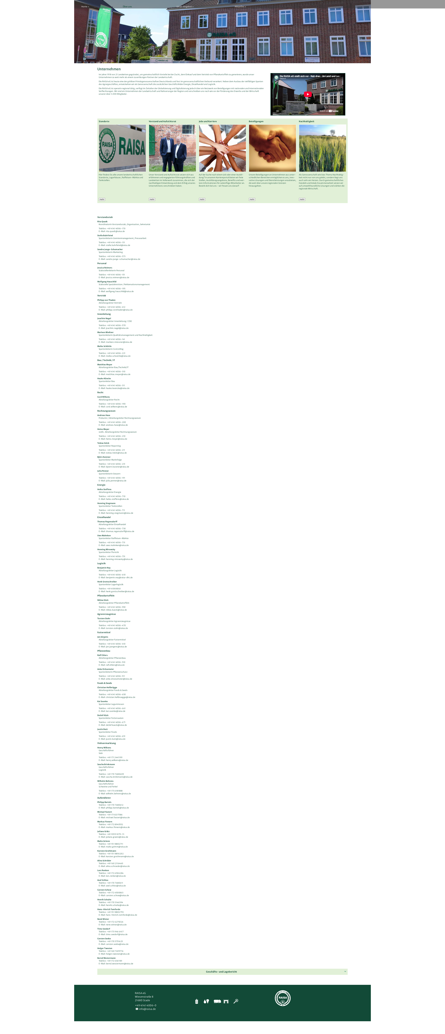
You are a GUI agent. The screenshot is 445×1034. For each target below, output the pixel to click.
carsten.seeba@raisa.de (117, 944)
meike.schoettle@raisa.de (118, 356)
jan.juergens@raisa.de (116, 646)
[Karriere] (235, 1001)
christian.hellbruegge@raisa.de (120, 697)
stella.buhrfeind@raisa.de (118, 245)
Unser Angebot (184, 6)
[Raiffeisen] (225, 1001)
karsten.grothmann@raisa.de (120, 856)
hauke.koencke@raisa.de (118, 388)
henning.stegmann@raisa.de (119, 513)
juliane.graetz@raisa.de (117, 837)
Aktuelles (239, 6)
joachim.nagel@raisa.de (117, 328)
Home (84, 6)
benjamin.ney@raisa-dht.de (119, 577)
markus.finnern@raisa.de (118, 827)
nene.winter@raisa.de (116, 924)
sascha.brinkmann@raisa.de (119, 777)
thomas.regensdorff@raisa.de (120, 531)
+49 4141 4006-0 (145, 1005)
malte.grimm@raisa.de (117, 847)
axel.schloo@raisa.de (116, 885)
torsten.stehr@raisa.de (117, 628)
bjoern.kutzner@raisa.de (117, 467)
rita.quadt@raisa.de (115, 231)
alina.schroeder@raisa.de (118, 866)
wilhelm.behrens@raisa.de (118, 793)
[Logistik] (215, 1001)
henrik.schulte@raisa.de (117, 905)
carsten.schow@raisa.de (117, 895)
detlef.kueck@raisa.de (116, 725)
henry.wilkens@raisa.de (117, 760)
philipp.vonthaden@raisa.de (119, 310)
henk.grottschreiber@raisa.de (120, 591)
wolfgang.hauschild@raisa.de (120, 291)
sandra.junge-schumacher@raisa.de (123, 259)
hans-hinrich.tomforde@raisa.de (121, 915)
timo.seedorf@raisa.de (117, 934)
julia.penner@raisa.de (116, 480)
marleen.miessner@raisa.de (119, 342)
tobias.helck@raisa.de (116, 453)
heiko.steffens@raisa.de (117, 499)
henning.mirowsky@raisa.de (119, 559)
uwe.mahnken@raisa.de (117, 545)
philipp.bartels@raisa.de (117, 808)
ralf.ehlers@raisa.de (115, 665)
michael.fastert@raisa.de (118, 817)
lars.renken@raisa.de (116, 876)
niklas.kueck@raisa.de (116, 610)
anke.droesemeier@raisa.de (119, 679)
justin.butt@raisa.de (116, 739)
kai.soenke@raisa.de (115, 711)
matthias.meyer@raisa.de (118, 374)
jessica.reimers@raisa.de (117, 277)
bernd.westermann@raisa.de (119, 963)
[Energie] (205, 1001)
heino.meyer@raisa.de (116, 439)
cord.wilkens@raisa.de (116, 406)
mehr (102, 199)
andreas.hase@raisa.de (117, 425)
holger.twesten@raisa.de (118, 954)
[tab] (222, 972)
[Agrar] (196, 1001)
